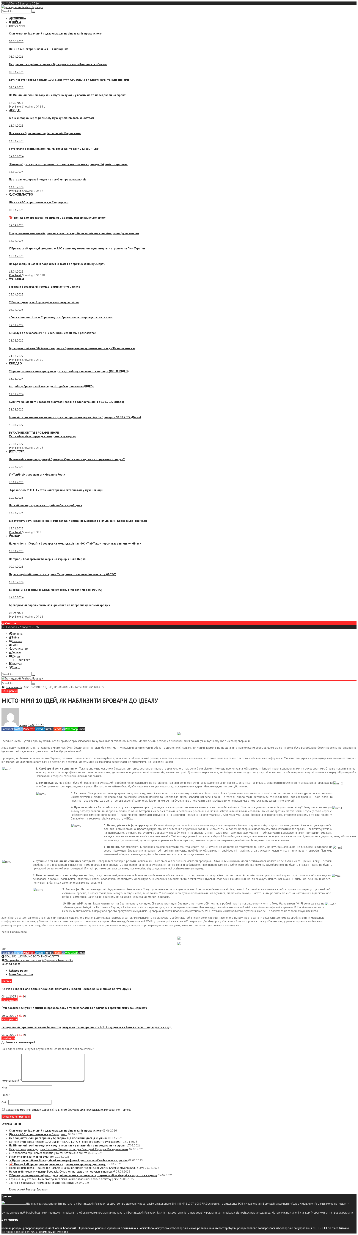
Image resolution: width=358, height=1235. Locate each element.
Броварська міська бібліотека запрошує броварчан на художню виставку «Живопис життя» (72, 348)
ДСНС (324, 1228)
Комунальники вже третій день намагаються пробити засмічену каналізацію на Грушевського (74, 233)
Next (18, 106)
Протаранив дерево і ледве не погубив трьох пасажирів (47, 179)
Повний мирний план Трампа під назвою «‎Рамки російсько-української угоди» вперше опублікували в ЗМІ (76, 1168)
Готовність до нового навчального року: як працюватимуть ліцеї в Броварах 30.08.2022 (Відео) (75, 417)
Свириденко (38, 49)
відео (49, 1228)
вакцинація (210, 1228)
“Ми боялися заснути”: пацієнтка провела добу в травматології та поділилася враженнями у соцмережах (74, 1008)
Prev (12, 106)
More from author (21, 974)
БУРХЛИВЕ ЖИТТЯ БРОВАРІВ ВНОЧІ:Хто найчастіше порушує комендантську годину (42, 434)
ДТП (77, 1228)
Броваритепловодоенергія (253, 1228)
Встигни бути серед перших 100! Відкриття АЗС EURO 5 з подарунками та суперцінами (69, 79)
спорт (221, 1228)
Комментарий (11, 1080)
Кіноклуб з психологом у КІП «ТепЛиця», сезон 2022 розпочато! (52, 333)
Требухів (230, 1228)
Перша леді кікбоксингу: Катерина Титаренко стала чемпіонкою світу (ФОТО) (62, 574)
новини (6, 1228)
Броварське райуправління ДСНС (299, 1228)
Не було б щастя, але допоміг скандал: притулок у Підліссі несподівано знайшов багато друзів (66, 989)
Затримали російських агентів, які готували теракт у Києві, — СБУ (54, 148)
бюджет (333, 1228)
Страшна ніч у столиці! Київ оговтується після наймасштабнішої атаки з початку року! (64, 1179)
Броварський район (33, 1228)
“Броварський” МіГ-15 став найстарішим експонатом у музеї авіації (56, 490)
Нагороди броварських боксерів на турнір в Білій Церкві (47, 559)
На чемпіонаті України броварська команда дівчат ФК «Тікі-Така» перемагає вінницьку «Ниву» (75, 543)
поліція (274, 1228)
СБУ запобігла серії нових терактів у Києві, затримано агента (48, 1153)
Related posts (18, 970)
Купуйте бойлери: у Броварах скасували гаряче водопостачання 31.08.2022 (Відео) (66, 402)
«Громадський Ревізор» (53, 1232)
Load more (8, 1038)
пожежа (168, 1228)
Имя (4, 1087)
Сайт (4, 1102)
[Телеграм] (179, 734)
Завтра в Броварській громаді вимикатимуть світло (44, 286)
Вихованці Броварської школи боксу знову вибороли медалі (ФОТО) (55, 589)
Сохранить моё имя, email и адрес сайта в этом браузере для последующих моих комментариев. (68, 1109)
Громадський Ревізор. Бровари (28, 1189)
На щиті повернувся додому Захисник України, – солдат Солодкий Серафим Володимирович (68, 1149)
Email (5, 1095)
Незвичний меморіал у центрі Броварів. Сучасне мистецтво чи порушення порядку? (67, 459)
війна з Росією (138, 1228)
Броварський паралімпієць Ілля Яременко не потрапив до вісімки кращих (59, 605)
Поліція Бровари (63, 1228)
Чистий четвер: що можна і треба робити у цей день (45, 505)
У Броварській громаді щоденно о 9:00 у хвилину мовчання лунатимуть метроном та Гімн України (77, 248)
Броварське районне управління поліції (104, 1228)
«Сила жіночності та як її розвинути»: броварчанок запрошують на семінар (61, 317)
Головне (6, 981)
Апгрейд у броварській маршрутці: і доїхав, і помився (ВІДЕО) (51, 386)
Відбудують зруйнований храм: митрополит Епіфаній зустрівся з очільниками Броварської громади (78, 521)
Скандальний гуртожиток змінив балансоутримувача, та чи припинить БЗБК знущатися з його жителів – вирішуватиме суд (86, 1027)
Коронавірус (155, 1228)
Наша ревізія (14, 687)
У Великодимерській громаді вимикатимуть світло (44, 302)
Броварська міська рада (188, 1228)
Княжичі (343, 1228)
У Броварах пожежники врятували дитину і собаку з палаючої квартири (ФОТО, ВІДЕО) (69, 371)
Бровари (16, 1228)
